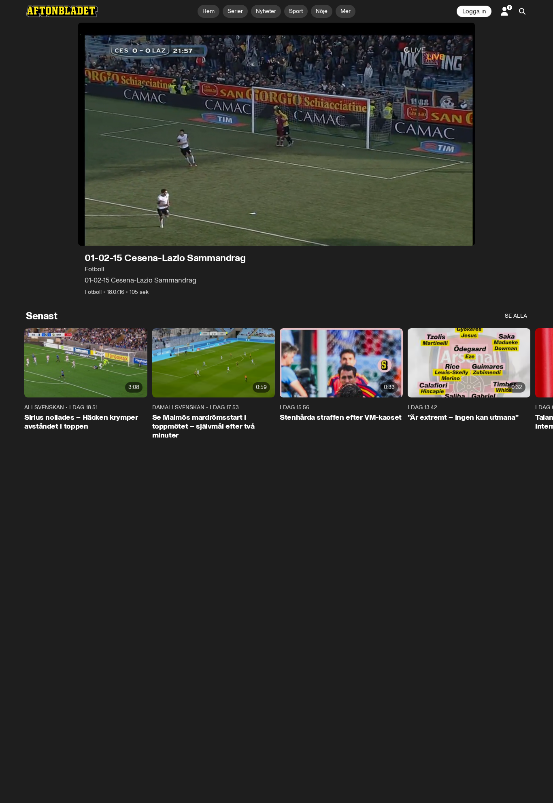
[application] (276, 134)
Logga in (474, 11)
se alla (516, 315)
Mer (345, 11)
